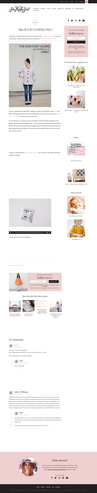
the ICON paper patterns (31, 153)
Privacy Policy (55, 490)
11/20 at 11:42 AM (23, 362)
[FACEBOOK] (52, 478)
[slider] (29, 232)
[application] (30, 213)
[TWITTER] (55, 478)
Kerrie (17, 345)
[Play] (10, 232)
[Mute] (47, 232)
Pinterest (80, 20)
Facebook (68, 20)
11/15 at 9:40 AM (18, 347)
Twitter (72, 20)
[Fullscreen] (49, 232)
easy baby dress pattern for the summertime (76, 86)
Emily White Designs (80, 490)
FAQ (76, 1)
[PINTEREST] (63, 478)
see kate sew (19, 9)
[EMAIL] (67, 478)
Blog (62, 1)
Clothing (21, 265)
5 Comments (13, 265)
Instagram (76, 20)
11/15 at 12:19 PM (18, 394)
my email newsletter (47, 36)
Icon (55, 111)
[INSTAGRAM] (59, 478)
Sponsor (81, 1)
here (50, 287)
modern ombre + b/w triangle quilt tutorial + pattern (76, 111)
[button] (30, 212)
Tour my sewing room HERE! (48, 39)
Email (83, 20)
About (66, 1)
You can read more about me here (56, 469)
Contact (71, 1)
